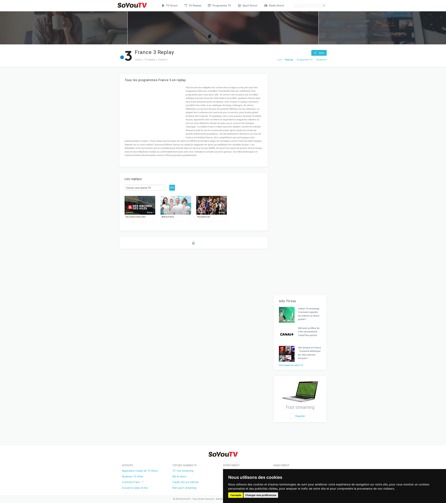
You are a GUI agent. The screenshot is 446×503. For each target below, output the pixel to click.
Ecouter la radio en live (135, 487)
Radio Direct (276, 5)
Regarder (300, 416)
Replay (289, 59)
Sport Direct (250, 5)
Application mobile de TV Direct (140, 470)
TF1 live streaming (182, 470)
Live (279, 59)
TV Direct (172, 5)
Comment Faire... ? (132, 482)
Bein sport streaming (184, 487)
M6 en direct (179, 476)
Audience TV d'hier (132, 476)
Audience (321, 59)
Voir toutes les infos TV (291, 365)
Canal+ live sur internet (185, 482)
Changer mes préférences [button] (260, 495)
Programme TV (221, 5)
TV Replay (195, 5)
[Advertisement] (154, 110)
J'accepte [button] (235, 495)
